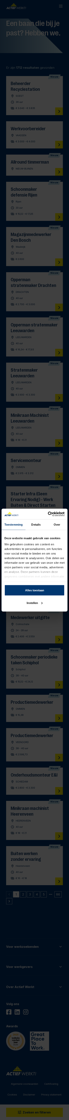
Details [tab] (36, 524)
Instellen (32, 602)
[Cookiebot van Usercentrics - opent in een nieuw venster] (49, 513)
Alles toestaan (34, 590)
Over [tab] (57, 524)
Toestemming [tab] (13, 524)
